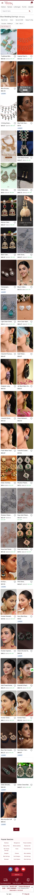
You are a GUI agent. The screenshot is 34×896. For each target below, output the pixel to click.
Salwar (3, 7)
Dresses (17, 853)
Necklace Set (27, 845)
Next (16, 829)
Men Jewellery (27, 853)
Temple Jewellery (27, 842)
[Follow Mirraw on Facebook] (10, 869)
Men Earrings (6, 856)
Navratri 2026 (19, 20)
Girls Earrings (27, 856)
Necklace (6, 842)
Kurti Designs (17, 856)
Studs (17, 848)
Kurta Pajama (17, 859)
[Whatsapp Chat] (32, 670)
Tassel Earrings (27, 848)
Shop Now (10, 52)
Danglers (6, 853)
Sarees (9, 7)
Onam (11, 20)
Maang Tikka (6, 845)
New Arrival (4, 20)
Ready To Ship (29, 20)
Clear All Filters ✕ (5, 26)
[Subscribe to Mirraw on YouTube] (23, 869)
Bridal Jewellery (17, 845)
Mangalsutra (17, 842)
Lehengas (17, 7)
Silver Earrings (27, 859)
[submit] (29, 11)
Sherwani (6, 859)
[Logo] (9, 3)
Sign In (17, 874)
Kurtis (24, 7)
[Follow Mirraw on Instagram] (17, 869)
